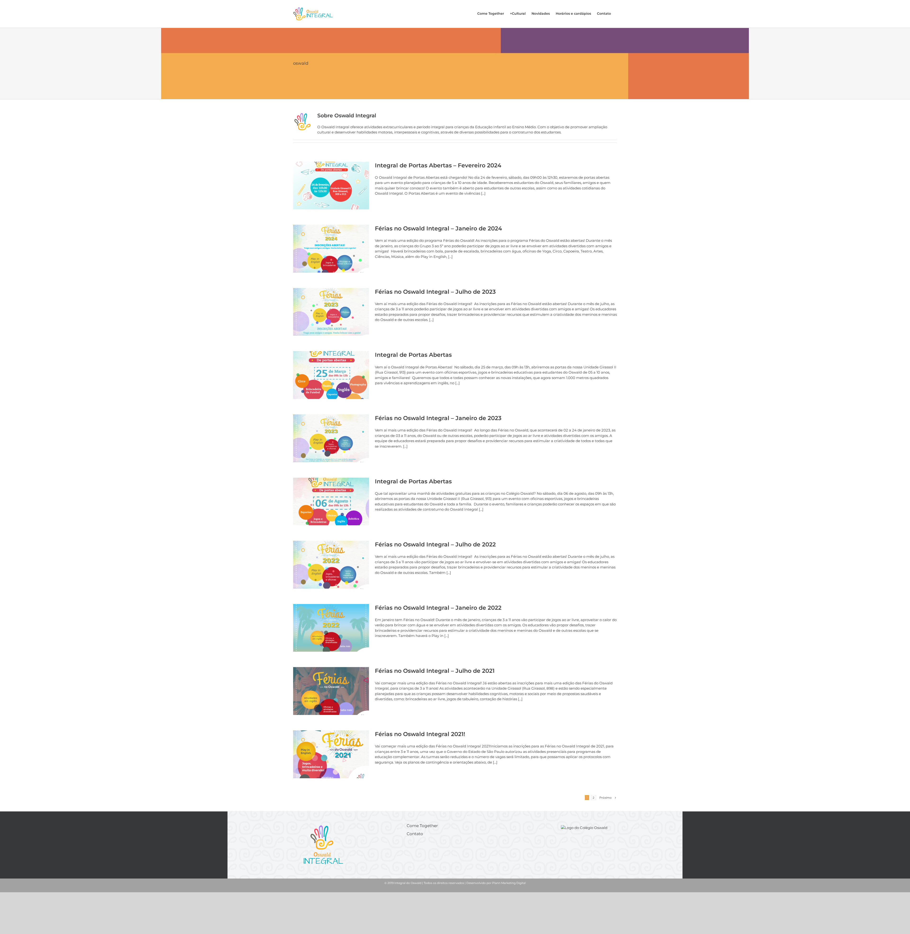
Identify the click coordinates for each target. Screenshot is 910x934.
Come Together (422, 825)
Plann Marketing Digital (509, 883)
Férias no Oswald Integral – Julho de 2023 (435, 291)
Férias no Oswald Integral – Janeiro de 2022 (438, 607)
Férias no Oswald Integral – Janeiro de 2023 (438, 418)
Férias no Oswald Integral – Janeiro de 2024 (438, 228)
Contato (415, 833)
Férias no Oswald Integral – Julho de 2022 (435, 544)
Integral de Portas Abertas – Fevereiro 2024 (438, 165)
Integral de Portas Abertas (413, 354)
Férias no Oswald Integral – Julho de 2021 (435, 670)
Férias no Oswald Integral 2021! (420, 734)
